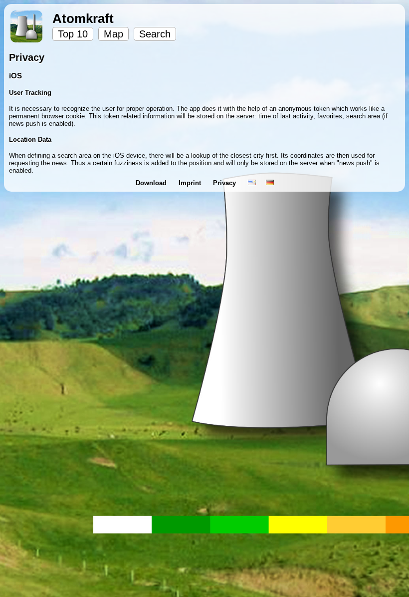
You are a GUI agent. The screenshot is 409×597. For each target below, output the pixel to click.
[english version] (252, 183)
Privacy (225, 183)
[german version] (270, 183)
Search (155, 33)
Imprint (191, 183)
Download (152, 183)
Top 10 (73, 33)
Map (113, 33)
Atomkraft (83, 18)
